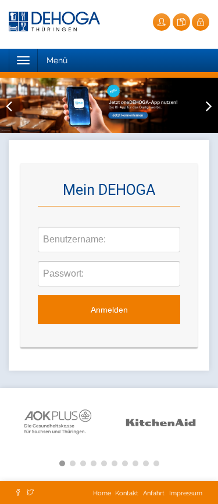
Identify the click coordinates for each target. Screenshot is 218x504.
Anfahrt (154, 493)
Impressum (185, 493)
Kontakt (126, 493)
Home (103, 493)
